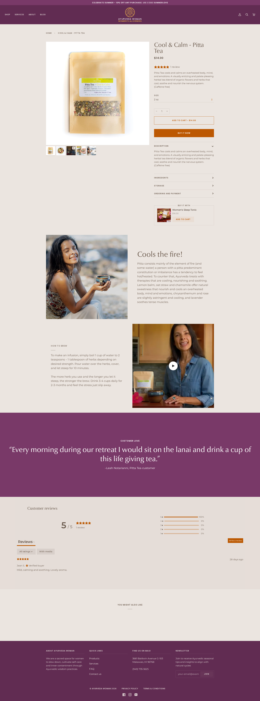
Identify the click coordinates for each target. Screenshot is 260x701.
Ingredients (161, 177)
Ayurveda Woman (101, 688)
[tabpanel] (130, 568)
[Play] (97, 93)
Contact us (95, 674)
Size (156, 95)
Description (161, 146)
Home (49, 33)
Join (206, 674)
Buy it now (184, 133)
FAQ (91, 669)
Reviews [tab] (26, 542)
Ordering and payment (167, 193)
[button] (182, 517)
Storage (159, 185)
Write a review (235, 540)
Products (94, 658)
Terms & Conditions (154, 688)
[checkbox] (46, 552)
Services (93, 663)
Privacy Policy (130, 688)
